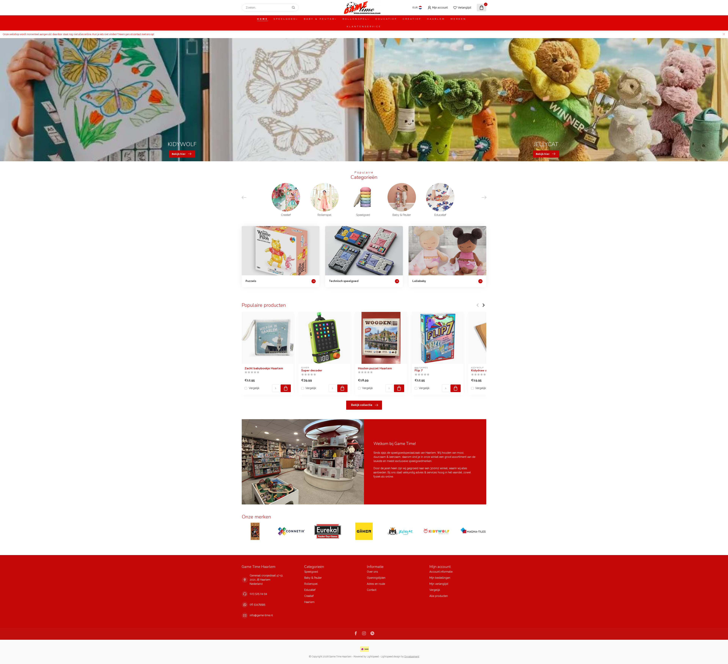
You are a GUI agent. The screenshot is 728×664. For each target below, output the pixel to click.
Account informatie (441, 571)
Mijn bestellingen (439, 577)
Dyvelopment (411, 656)
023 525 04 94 (258, 593)
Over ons (372, 571)
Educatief (386, 19)
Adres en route (376, 583)
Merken (458, 19)
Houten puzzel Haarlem (375, 368)
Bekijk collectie (361, 404)
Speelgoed (285, 19)
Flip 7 (419, 370)
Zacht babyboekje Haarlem (264, 368)
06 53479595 (257, 604)
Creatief (412, 19)
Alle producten (438, 595)
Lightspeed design (391, 656)
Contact (371, 589)
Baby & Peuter (319, 19)
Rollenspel (355, 19)
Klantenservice (364, 26)
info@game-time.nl (261, 615)
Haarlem (436, 19)
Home (262, 19)
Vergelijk (254, 388)
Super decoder (311, 370)
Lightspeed (373, 656)
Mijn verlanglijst (438, 583)
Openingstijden (376, 577)
